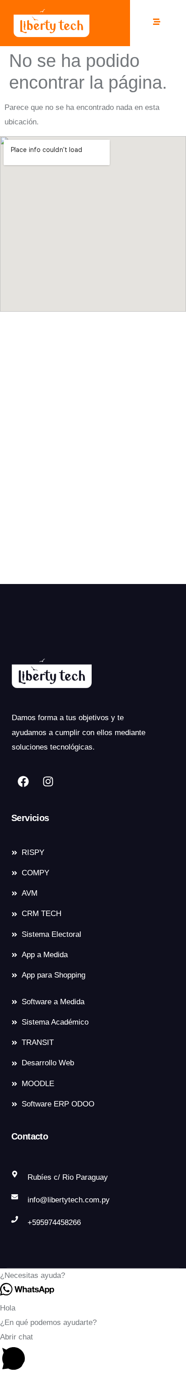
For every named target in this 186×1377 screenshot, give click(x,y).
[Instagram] (48, 781)
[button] (93, 1275)
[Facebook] (23, 781)
